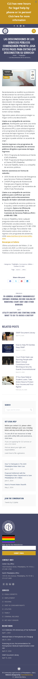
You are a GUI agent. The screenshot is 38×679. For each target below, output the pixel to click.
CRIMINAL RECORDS (12, 617)
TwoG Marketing (27, 675)
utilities (24, 269)
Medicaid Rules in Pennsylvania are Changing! (17, 637)
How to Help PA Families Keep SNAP (25, 346)
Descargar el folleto (10, 242)
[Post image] (8, 336)
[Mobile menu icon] (34, 31)
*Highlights (7, 71)
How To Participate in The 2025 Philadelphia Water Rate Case (15, 465)
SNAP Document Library (25, 332)
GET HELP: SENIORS (11, 620)
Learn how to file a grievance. (15, 453)
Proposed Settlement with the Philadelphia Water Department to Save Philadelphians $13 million (18, 475)
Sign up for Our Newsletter (12, 545)
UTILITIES (8, 609)
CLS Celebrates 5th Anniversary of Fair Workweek (19, 630)
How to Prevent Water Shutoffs (15, 485)
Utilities (6, 77)
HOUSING (8, 602)
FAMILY (7, 613)
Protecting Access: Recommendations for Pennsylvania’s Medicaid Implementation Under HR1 (18, 645)
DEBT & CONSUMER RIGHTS (15, 605)
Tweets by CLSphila (11, 502)
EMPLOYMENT (10, 598)
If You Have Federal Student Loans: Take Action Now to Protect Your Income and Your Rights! (24, 382)
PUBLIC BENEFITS (11, 594)
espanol (18, 269)
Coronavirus (8, 74)
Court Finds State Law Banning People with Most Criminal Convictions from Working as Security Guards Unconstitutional (25, 363)
